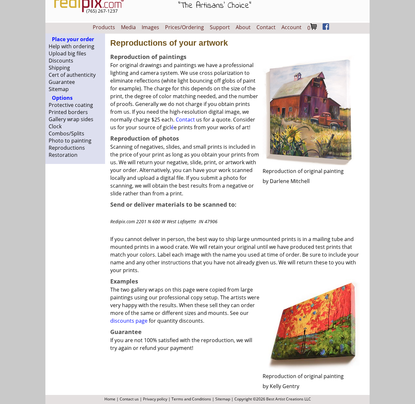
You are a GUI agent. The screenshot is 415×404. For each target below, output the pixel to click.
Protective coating (71, 105)
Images (150, 27)
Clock (55, 126)
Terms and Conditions (191, 399)
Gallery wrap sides (71, 119)
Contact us (129, 399)
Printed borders (68, 112)
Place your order (73, 39)
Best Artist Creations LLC (288, 399)
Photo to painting (70, 141)
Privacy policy (155, 399)
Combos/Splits (66, 133)
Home (109, 399)
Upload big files (67, 53)
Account (291, 27)
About (243, 27)
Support (220, 27)
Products (104, 27)
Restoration (63, 155)
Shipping (59, 68)
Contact (266, 27)
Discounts (61, 60)
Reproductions (67, 148)
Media (128, 27)
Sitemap (59, 89)
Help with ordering (71, 46)
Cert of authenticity (72, 75)
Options (62, 97)
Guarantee (62, 82)
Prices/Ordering (184, 27)
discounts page (129, 320)
